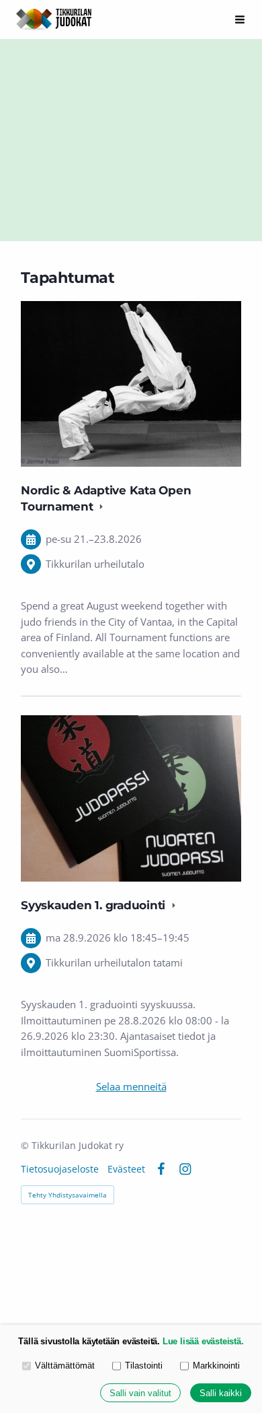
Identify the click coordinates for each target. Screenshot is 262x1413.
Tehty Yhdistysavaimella (67, 1195)
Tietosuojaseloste (60, 1169)
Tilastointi (144, 1365)
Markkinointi (216, 1365)
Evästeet (126, 1169)
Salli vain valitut (140, 1393)
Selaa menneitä (131, 1086)
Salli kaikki (221, 1393)
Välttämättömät (65, 1365)
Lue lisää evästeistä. (203, 1341)
